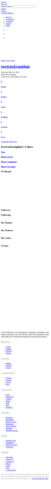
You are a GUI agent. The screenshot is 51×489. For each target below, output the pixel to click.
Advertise (9, 457)
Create (3, 11)
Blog (7, 384)
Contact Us (10, 462)
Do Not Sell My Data (40, 479)
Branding (9, 418)
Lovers (8, 382)
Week (11, 142)
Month (6, 142)
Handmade (10, 420)
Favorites (4, 127)
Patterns (4, 97)
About (4, 452)
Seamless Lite (11, 441)
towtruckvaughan (15, 66)
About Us (9, 459)
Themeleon (10, 443)
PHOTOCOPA (11, 445)
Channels (9, 21)
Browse (9, 17)
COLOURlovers (7, 13)
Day (15, 142)
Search (3, 9)
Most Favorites (8, 166)
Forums (8, 378)
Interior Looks (11, 422)
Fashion (9, 399)
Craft (7, 394)
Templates (4, 117)
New (3, 152)
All (2, 142)
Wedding (9, 407)
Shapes (8, 353)
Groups (8, 380)
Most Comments (9, 162)
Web (7, 405)
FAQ (7, 468)
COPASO (9, 447)
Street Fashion (11, 426)
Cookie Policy (11, 470)
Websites (9, 428)
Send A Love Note (8, 60)
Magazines (10, 424)
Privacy (8, 464)
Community (10, 19)
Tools (8, 26)
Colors (3, 107)
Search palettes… (7, 6)
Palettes (3, 87)
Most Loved (7, 157)
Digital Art (10, 397)
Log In (3, 2)
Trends (8, 24)
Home (8, 401)
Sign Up (4, 4)
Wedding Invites (12, 431)
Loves (3, 137)
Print (7, 403)
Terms (8, 466)
